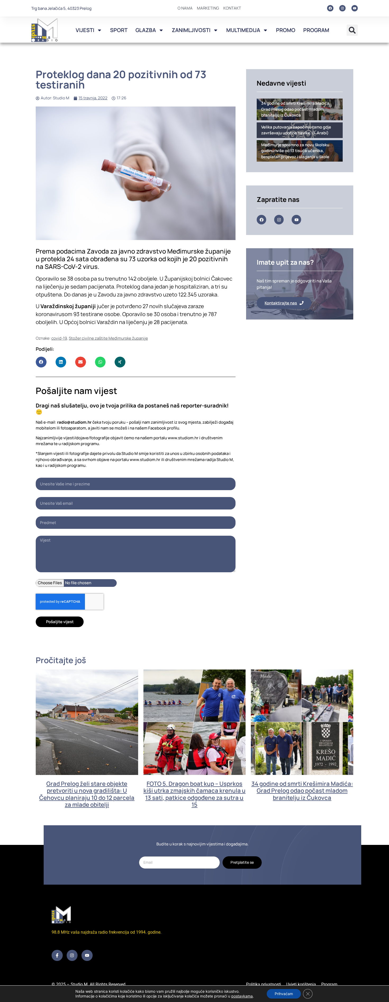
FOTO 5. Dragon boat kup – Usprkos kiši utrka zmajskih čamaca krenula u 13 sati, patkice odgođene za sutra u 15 (194, 794)
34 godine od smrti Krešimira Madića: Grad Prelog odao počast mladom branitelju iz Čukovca (302, 791)
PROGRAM (316, 30)
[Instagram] (342, 8)
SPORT (119, 30)
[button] (352, 30)
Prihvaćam (284, 993)
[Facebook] (330, 8)
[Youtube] (354, 8)
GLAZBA (145, 30)
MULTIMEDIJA (243, 30)
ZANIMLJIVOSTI (191, 30)
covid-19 (59, 338)
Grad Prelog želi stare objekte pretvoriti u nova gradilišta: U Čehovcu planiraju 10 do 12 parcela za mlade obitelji (86, 794)
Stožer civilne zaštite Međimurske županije (108, 338)
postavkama (242, 996)
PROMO (285, 30)
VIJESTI (85, 30)
